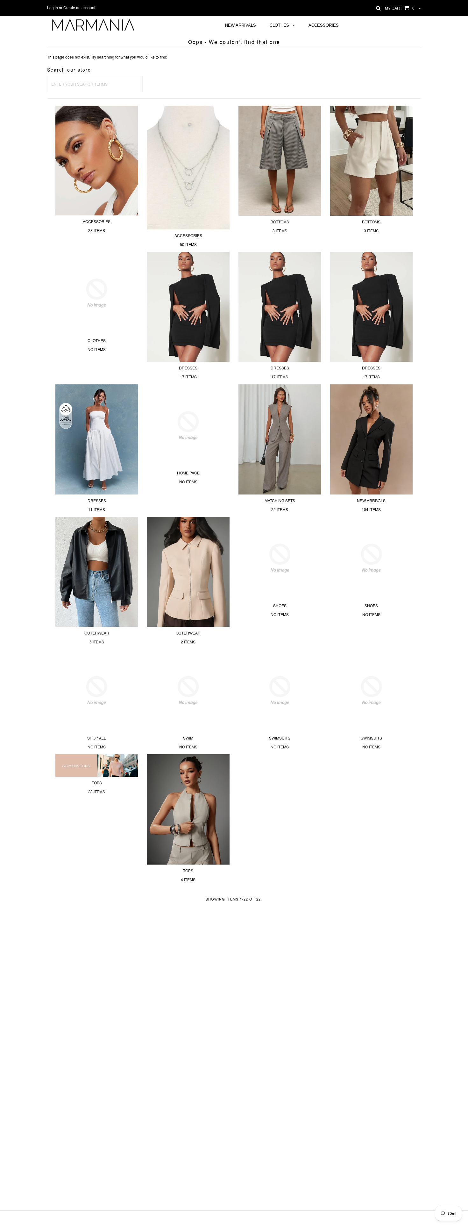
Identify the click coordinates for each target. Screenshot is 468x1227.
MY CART (400, 8)
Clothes (279, 25)
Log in (52, 7)
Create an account (79, 7)
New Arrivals (240, 25)
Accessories (323, 25)
